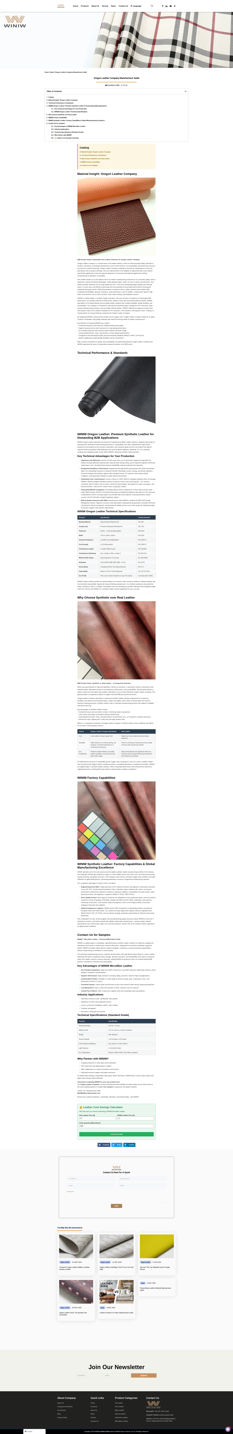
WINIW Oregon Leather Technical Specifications (70, 112)
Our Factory (61, 1410)
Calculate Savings (116, 1134)
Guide (52, 72)
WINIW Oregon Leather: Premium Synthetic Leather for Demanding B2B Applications (77, 106)
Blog (59, 1414)
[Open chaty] (227, 1429)
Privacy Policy (62, 1417)
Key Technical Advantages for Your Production (70, 109)
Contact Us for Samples (56, 123)
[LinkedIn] (166, 6)
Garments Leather (121, 1417)
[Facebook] (175, 6)
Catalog (51, 97)
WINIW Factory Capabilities (57, 117)
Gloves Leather (120, 1414)
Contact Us (123, 6)
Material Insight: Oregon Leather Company (63, 100)
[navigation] (34, 1431)
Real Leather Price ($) (87, 1115)
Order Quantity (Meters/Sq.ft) (89, 1123)
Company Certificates (65, 1406)
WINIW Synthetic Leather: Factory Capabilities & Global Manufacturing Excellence (76, 120)
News (113, 6)
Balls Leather (119, 1410)
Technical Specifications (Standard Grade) (68, 132)
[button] (185, 91)
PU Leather (119, 1403)
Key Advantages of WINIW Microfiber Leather (69, 126)
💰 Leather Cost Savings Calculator (66, 138)
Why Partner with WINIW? (63, 135)
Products (85, 6)
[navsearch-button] (152, 6)
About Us (95, 6)
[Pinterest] (162, 6)
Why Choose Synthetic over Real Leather (62, 114)
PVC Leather (119, 1406)
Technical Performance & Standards (60, 103)
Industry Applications (61, 129)
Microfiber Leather (121, 1421)
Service (105, 6)
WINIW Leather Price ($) (126, 1115)
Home (75, 6)
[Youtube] (171, 6)
